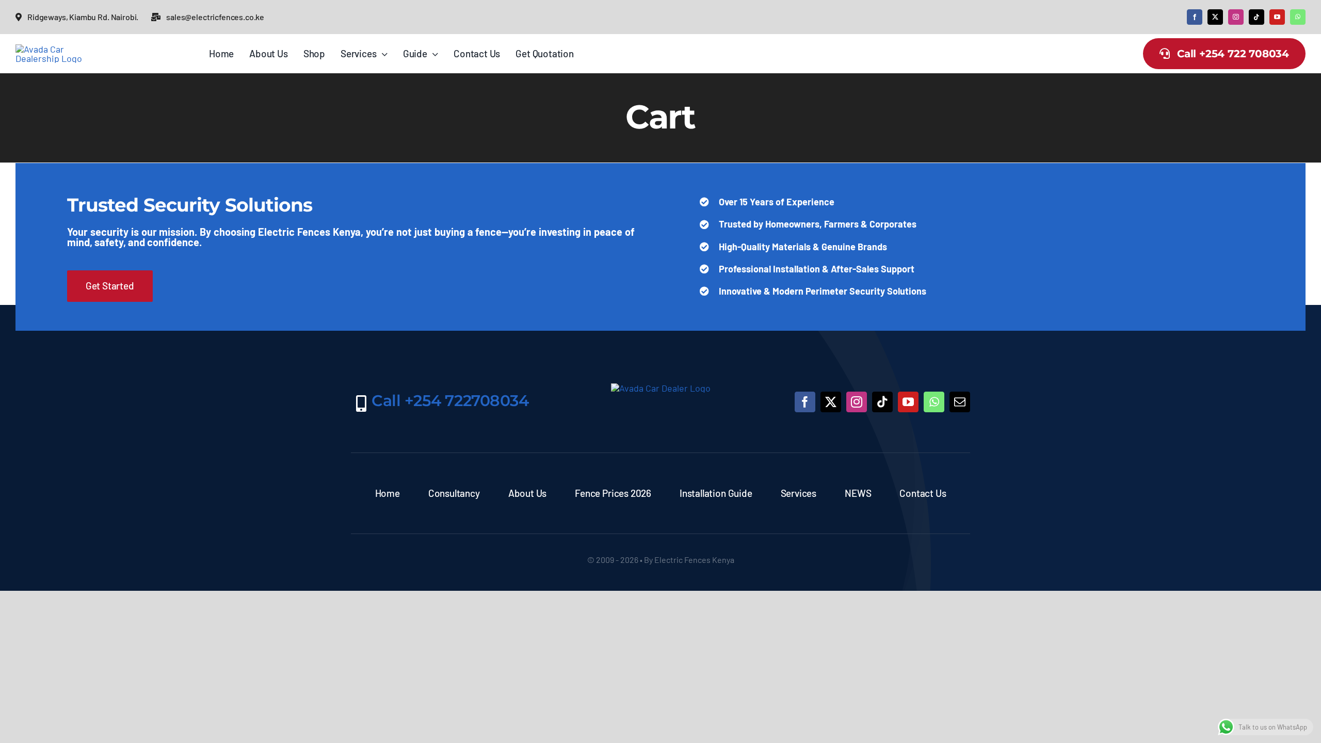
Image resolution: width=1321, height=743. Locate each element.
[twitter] (1215, 17)
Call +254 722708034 (450, 400)
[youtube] (1277, 17)
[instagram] (1236, 17)
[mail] (959, 402)
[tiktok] (1256, 17)
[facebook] (1194, 17)
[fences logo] (54, 49)
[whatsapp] (1298, 17)
